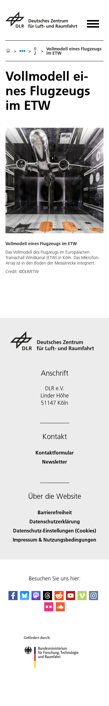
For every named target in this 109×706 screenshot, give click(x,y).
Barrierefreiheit (55, 512)
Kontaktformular (54, 452)
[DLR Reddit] (59, 598)
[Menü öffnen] (93, 22)
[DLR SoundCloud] (60, 609)
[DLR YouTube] (70, 598)
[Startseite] (8, 51)
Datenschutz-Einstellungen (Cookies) (54, 530)
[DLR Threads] (47, 598)
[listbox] (22, 51)
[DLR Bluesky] (24, 598)
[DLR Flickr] (48, 609)
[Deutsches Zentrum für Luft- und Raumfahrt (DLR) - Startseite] (42, 22)
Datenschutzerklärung (54, 521)
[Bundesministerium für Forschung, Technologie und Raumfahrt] (54, 674)
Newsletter (54, 461)
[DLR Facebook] (13, 598)
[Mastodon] (36, 598)
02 (35, 51)
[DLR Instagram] (93, 598)
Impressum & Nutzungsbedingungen (54, 539)
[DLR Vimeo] (82, 598)
